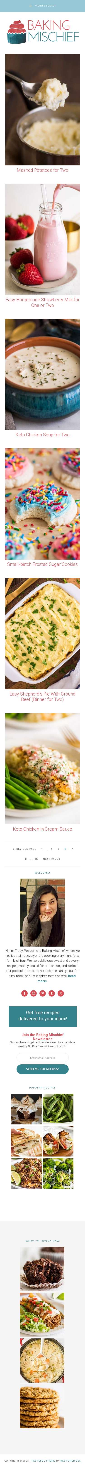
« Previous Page (24, 849)
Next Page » (51, 858)
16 (36, 858)
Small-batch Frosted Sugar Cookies (42, 564)
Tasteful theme (43, 1460)
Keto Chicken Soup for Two (43, 434)
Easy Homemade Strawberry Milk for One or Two (43, 302)
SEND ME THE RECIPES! (42, 1069)
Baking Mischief (42, 32)
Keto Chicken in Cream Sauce (42, 829)
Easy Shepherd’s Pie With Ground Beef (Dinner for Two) (42, 696)
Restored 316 (71, 1460)
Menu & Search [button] (45, 5)
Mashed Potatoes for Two (42, 170)
